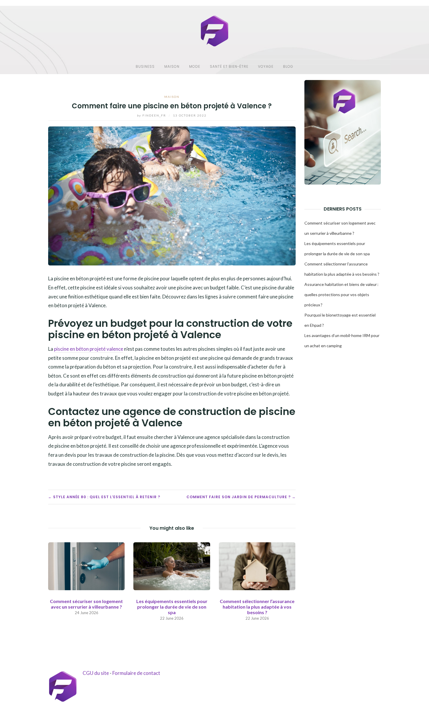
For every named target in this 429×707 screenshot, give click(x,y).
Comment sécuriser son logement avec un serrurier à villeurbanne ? (86, 603)
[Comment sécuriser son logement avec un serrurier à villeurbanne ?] (86, 565)
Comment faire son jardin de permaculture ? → (241, 496)
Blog (288, 66)
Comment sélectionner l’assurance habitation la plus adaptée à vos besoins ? (257, 606)
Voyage (265, 66)
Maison (171, 66)
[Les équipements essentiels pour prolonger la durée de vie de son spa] (171, 565)
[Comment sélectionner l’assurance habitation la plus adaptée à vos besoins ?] (257, 565)
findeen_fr (152, 115)
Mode (194, 66)
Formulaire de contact (136, 673)
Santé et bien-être (229, 66)
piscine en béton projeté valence (88, 349)
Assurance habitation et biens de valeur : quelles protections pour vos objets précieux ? (341, 294)
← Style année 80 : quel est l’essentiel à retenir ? (104, 496)
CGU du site (96, 673)
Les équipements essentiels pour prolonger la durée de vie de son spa (171, 606)
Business (145, 66)
